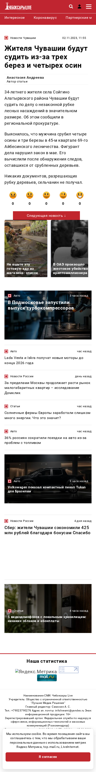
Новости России (21, 376)
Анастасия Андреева (25, 77)
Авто (17, 295)
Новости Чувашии (23, 38)
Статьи (15, 406)
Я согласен (48, 757)
